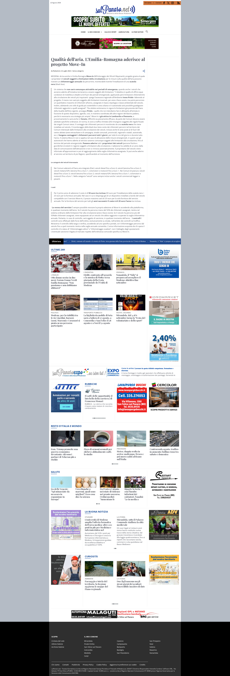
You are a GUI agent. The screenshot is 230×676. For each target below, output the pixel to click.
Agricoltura (124, 32)
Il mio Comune (94, 32)
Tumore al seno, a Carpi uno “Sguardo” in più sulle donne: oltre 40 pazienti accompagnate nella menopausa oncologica (130, 525)
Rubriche (91, 384)
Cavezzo (120, 641)
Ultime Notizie (57, 644)
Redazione (56, 71)
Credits (142, 665)
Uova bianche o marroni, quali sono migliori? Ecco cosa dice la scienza (85, 493)
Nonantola (154, 653)
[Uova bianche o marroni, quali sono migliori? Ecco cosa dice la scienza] (85, 482)
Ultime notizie (137, 32)
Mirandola (88, 641)
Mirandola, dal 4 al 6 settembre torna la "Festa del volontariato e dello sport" (130, 318)
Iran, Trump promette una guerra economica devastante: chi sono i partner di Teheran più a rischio (64, 454)
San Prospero (155, 641)
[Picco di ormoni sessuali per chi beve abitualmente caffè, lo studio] (98, 439)
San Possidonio (123, 653)
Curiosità (91, 556)
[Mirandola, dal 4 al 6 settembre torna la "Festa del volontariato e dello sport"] (130, 303)
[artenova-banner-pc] (115, 614)
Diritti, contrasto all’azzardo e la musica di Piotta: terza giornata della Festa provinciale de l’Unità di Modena (89, 241)
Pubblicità (76, 665)
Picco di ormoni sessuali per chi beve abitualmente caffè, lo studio (98, 452)
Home (83, 32)
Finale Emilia (89, 644)
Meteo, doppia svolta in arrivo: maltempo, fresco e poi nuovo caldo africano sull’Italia (130, 455)
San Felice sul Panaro (92, 647)
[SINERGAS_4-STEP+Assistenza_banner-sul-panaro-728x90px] (115, 26)
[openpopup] (179, 32)
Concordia (88, 650)
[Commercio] (164, 583)
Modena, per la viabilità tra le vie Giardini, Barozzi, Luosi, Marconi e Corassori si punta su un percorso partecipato (65, 320)
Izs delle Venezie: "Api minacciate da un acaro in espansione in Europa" (60, 494)
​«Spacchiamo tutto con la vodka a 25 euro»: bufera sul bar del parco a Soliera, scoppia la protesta (131, 585)
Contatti (158, 2)
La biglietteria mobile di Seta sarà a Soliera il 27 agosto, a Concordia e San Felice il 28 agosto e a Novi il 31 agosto (98, 319)
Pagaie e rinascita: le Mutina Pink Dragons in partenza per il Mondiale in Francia (98, 585)
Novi (151, 644)
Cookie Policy (101, 665)
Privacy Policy (88, 665)
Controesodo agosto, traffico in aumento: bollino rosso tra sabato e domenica (164, 452)
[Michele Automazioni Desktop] (115, 43)
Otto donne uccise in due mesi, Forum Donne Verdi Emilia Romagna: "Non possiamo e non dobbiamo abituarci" (64, 282)
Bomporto (121, 647)
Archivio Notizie (58, 647)
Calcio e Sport (110, 32)
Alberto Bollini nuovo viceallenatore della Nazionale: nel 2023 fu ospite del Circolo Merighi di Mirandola (98, 525)
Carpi (86, 656)
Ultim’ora (56, 241)
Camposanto (122, 644)
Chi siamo (148, 2)
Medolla (87, 653)
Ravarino (153, 650)
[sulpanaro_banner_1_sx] (164, 538)
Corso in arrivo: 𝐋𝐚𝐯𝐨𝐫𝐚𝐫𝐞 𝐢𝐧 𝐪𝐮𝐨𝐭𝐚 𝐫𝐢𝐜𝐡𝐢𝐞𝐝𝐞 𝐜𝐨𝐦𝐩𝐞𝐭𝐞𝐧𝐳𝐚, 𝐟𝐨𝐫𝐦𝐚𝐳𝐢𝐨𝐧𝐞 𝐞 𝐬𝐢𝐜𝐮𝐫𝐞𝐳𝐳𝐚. (147, 369)
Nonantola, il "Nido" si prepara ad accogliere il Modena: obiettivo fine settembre (157, 241)
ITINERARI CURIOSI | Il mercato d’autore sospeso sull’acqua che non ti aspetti (98, 398)
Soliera (152, 647)
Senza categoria (78, 71)
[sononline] (66, 583)
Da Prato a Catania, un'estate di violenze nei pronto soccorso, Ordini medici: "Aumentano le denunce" (110, 494)
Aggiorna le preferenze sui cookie (123, 665)
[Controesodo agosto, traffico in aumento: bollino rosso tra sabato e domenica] (164, 439)
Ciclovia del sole (58, 641)
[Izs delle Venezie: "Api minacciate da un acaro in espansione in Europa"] (61, 482)
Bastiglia (120, 650)
